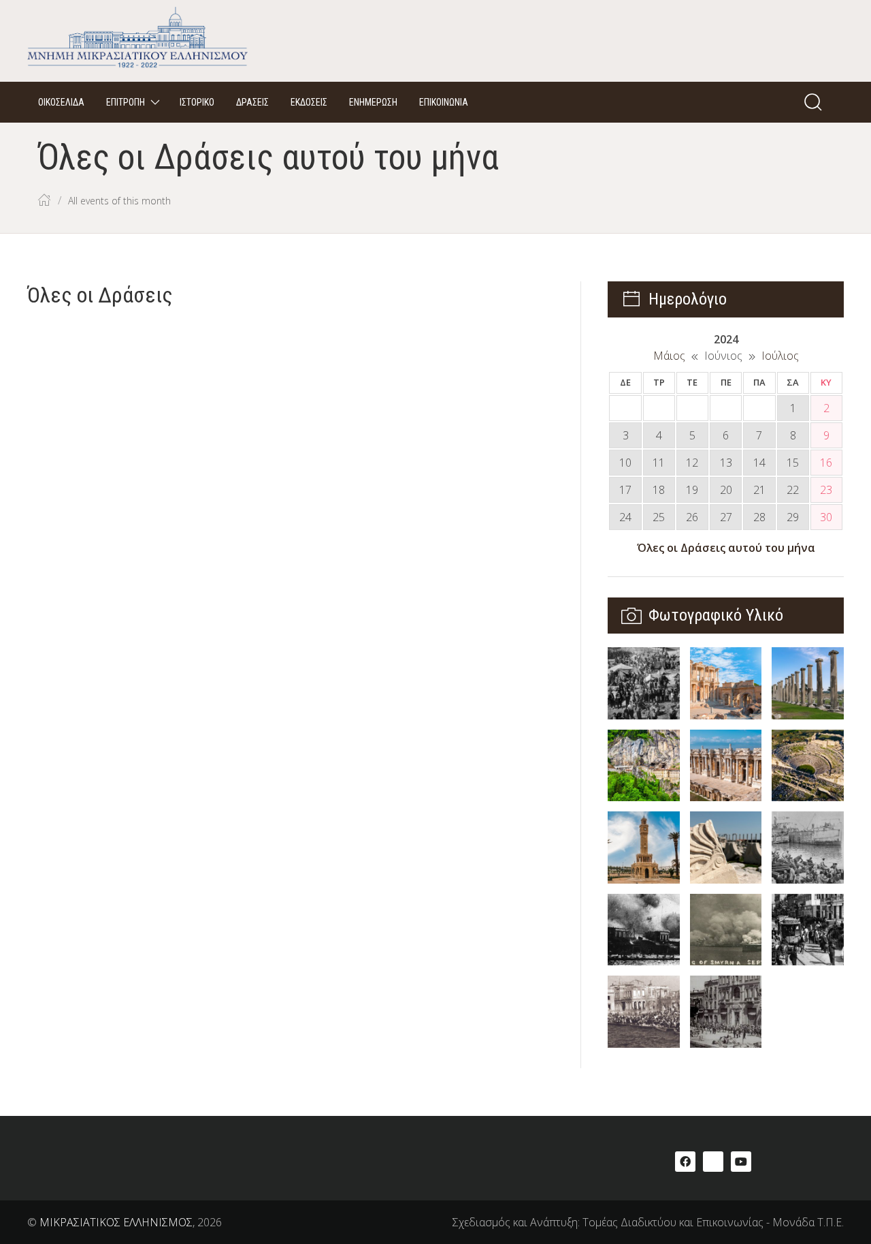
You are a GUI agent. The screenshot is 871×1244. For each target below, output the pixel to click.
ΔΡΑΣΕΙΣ (252, 102)
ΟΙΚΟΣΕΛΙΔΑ (61, 102)
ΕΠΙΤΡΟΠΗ (125, 102)
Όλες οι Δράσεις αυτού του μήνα (726, 547)
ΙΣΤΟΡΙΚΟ (197, 102)
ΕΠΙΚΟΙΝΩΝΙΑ (443, 102)
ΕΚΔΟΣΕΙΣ (309, 102)
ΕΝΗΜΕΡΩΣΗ (373, 102)
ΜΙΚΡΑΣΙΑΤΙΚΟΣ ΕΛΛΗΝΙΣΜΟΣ (116, 1222)
